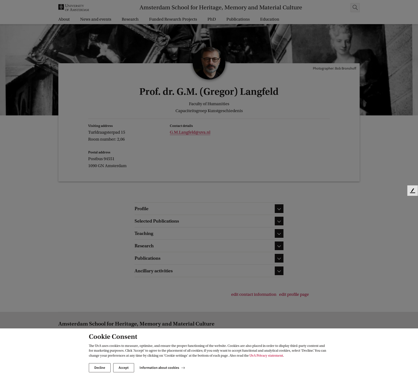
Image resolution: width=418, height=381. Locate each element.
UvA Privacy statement (266, 356)
